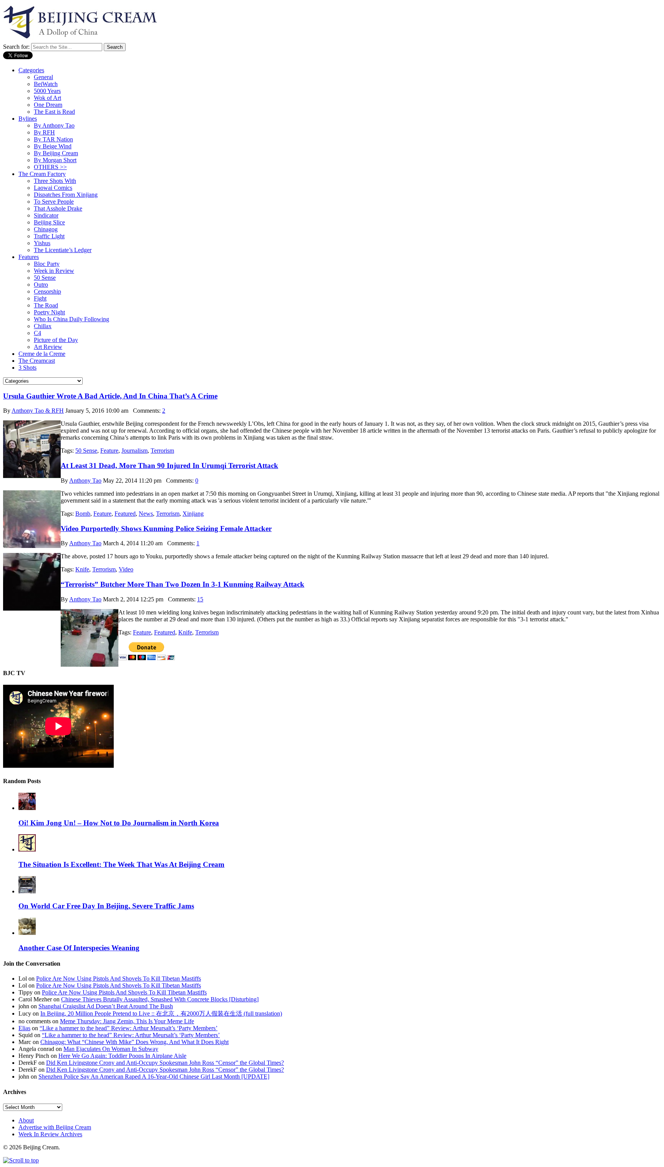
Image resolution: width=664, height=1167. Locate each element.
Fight (40, 298)
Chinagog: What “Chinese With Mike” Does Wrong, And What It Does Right (134, 1042)
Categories (31, 70)
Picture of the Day (56, 340)
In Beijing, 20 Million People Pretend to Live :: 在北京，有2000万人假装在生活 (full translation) (161, 1013)
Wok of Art (47, 98)
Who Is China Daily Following (71, 319)
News (146, 513)
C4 (37, 333)
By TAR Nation (53, 139)
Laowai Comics (53, 187)
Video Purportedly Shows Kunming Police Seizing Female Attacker (166, 529)
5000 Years (47, 91)
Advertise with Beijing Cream (54, 1127)
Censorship (47, 291)
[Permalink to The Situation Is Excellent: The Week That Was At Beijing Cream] (27, 849)
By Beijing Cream (56, 153)
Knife (82, 569)
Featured (125, 513)
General (43, 77)
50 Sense (45, 277)
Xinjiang (193, 513)
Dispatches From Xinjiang (66, 194)
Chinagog (46, 229)
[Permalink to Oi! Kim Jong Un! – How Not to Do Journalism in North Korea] (27, 808)
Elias (24, 1028)
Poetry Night (49, 312)
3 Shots (27, 367)
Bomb (82, 513)
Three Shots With (55, 181)
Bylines (27, 118)
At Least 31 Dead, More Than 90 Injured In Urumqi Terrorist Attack (169, 465)
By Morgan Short (55, 160)
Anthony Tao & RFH (38, 410)
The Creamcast (36, 360)
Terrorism (162, 450)
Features (28, 257)
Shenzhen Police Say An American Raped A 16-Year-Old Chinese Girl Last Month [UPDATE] (153, 1076)
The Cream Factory (42, 174)
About (26, 1120)
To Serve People (54, 201)
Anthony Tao (85, 480)
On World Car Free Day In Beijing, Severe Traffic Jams (106, 906)
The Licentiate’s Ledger (62, 250)
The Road (46, 305)
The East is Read (54, 111)
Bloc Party (47, 264)
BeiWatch (46, 84)
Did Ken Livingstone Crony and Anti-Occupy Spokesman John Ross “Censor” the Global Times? (165, 1062)
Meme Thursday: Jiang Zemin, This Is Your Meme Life (127, 1021)
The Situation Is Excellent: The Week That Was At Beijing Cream (121, 864)
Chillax (42, 326)
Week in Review (54, 270)
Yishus (42, 243)
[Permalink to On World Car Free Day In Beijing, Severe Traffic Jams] (27, 891)
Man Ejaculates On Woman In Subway (110, 1049)
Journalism (134, 450)
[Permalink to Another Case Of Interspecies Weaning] (27, 933)
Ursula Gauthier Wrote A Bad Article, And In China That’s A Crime (110, 396)
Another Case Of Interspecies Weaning (78, 948)
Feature (109, 450)
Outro (41, 284)
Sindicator (46, 215)
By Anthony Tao (54, 125)
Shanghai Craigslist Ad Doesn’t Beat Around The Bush (105, 1006)
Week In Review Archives (50, 1134)
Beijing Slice (49, 222)
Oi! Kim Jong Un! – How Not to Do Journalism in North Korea (118, 823)
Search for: (16, 46)
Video (126, 569)
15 (200, 599)
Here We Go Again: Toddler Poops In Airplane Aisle (122, 1055)
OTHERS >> (50, 167)
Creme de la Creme (41, 353)
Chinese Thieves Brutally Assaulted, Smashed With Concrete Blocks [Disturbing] (160, 999)
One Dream (48, 104)
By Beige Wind (52, 146)
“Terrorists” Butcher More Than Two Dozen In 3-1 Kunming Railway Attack (182, 584)
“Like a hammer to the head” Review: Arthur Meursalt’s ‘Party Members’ (128, 1028)
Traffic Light (49, 236)
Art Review (48, 347)
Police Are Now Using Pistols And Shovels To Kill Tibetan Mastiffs (118, 978)
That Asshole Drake (58, 208)
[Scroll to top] (21, 1160)
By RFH (44, 132)
